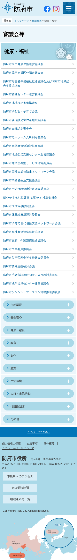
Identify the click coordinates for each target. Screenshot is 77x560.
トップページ (21, 20)
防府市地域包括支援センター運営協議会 (29, 154)
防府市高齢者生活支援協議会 (21, 180)
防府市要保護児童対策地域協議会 (24, 120)
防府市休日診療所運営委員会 (21, 214)
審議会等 (37, 20)
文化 (13, 355)
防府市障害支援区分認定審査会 (23, 72)
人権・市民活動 (20, 393)
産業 (13, 368)
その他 (14, 419)
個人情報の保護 (11, 443)
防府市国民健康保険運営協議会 (23, 64)
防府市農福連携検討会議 (19, 266)
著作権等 (49, 443)
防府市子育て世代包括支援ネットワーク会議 (32, 223)
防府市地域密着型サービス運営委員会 (27, 163)
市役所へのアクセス (20, 476)
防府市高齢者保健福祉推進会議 (23, 145)
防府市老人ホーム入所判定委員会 (24, 137)
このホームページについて (18, 448)
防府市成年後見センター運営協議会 (26, 283)
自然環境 (16, 304)
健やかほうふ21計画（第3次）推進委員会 (30, 197)
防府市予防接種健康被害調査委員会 (26, 188)
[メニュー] (69, 8)
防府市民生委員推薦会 (17, 249)
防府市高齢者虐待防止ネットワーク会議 (29, 171)
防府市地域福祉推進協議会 (20, 102)
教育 (13, 343)
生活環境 (16, 381)
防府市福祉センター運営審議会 (23, 94)
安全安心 (16, 317)
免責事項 (32, 443)
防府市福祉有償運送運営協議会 (23, 232)
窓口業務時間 (20, 487)
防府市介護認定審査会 (17, 128)
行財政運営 (17, 406)
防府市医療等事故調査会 (19, 206)
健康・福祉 (17, 330)
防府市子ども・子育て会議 (20, 111)
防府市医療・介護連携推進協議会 (24, 240)
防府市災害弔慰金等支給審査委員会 (26, 257)
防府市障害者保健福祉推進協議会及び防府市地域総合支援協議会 (36, 83)
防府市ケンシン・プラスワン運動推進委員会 (32, 292)
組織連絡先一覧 (20, 499)
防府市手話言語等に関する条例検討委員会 (30, 275)
